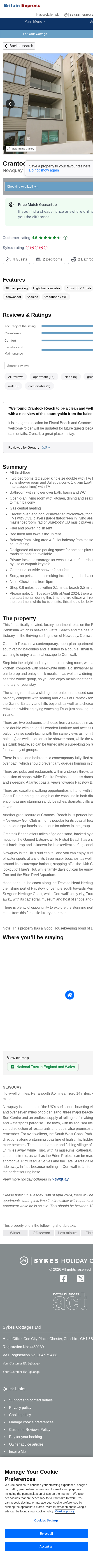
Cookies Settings (46, 1520)
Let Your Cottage (35, 34)
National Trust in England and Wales (45, 1067)
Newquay (60, 1179)
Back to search (21, 46)
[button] (10, 104)
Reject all (46, 1533)
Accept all (46, 1546)
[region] (46, 1506)
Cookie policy (64, 1511)
